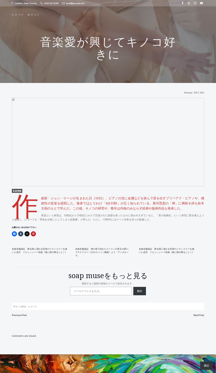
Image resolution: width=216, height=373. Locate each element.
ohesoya (188, 92)
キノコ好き (20, 306)
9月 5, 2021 (199, 92)
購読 (139, 291)
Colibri (140, 363)
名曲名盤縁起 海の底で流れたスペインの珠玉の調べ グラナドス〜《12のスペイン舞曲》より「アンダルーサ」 (103, 252)
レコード (32, 306)
